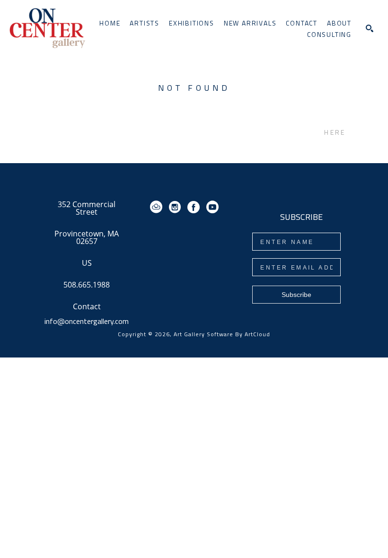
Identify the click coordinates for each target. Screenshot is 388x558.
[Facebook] (195, 207)
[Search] (369, 28)
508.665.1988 (86, 285)
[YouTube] (212, 207)
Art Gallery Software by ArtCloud (222, 334)
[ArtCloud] (158, 207)
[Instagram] (176, 207)
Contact (87, 306)
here (334, 132)
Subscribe (296, 294)
